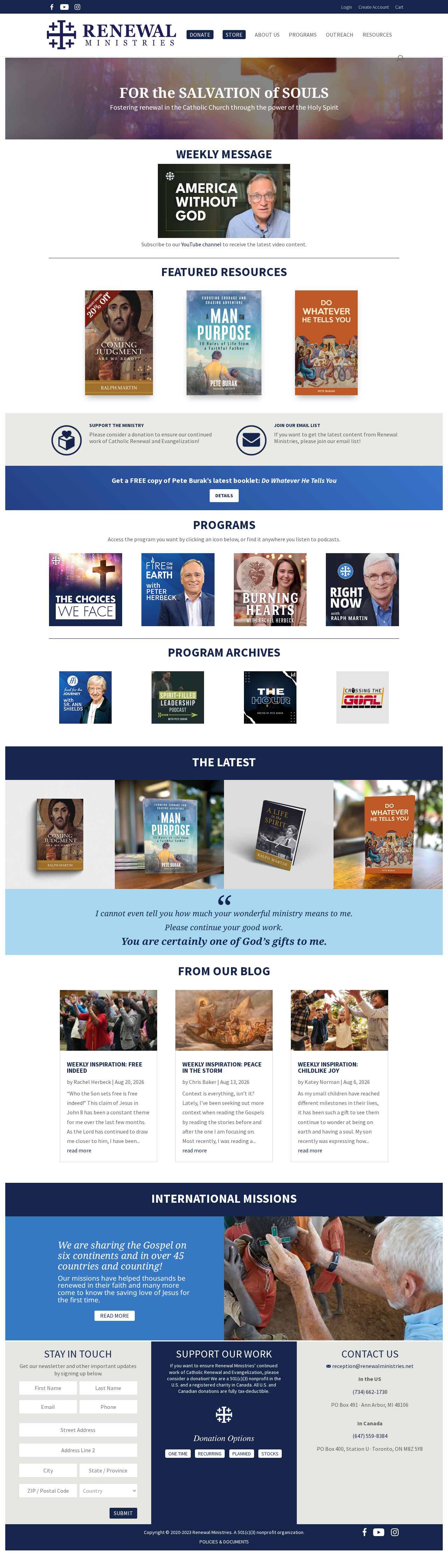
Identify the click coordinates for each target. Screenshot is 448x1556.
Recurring (210, 1453)
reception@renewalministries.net (372, 1365)
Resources (377, 35)
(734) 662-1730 (369, 1391)
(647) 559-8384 (369, 1435)
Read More (114, 1315)
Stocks (270, 1453)
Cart (399, 7)
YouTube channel (201, 244)
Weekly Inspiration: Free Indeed (104, 1067)
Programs (303, 35)
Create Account (373, 7)
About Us (267, 35)
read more (79, 1150)
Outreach (340, 35)
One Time (178, 1453)
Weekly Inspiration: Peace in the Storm (222, 1067)
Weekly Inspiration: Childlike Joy (328, 1067)
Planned (241, 1453)
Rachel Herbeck (92, 1081)
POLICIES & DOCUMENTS (224, 1542)
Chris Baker (202, 1081)
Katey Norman (322, 1081)
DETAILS (224, 495)
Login (346, 7)
